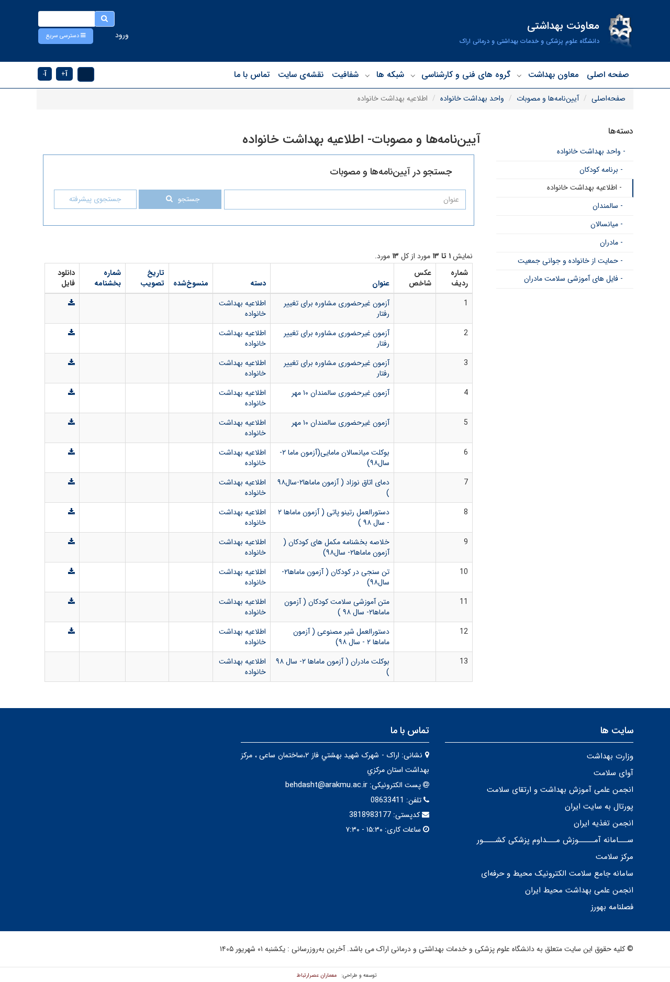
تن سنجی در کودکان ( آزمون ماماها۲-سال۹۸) (335, 577)
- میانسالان (606, 224)
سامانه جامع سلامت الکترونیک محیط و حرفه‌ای (557, 873)
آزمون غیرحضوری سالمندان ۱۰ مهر (340, 393)
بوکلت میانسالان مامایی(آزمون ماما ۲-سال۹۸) (334, 458)
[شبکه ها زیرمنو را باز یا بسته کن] (367, 75)
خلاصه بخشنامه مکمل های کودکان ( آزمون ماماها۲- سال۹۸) (336, 547)
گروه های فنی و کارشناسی (465, 74)
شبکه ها (390, 74)
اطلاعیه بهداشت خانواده (242, 308)
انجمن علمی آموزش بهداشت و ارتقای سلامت (560, 790)
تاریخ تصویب (152, 278)
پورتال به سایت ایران (599, 806)
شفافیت (345, 74)
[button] (65, 36)
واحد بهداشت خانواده (472, 98)
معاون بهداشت (553, 74)
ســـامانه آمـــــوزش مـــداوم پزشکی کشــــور (555, 840)
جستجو (188, 199)
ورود (122, 35)
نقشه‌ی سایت (300, 74)
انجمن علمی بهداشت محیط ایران (579, 890)
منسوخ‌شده (190, 283)
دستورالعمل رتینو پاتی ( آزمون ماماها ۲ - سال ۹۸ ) (333, 517)
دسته (258, 283)
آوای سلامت (613, 773)
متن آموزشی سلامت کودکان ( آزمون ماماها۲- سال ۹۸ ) (336, 607)
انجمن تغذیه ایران (603, 823)
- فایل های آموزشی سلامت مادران (573, 278)
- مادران (611, 242)
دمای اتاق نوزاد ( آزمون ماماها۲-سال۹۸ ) (333, 488)
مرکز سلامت (614, 857)
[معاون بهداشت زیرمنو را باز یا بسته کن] (519, 75)
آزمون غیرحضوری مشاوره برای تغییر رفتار (336, 308)
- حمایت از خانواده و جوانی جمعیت (570, 261)
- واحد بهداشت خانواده (591, 151)
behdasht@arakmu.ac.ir (326, 785)
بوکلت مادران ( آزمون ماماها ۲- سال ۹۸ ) (332, 667)
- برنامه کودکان (601, 169)
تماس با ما (252, 74)
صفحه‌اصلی (608, 98)
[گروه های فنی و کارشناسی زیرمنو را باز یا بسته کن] (413, 75)
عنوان (380, 283)
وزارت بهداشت (610, 756)
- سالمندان (608, 206)
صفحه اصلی (608, 74)
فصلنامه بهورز (612, 907)
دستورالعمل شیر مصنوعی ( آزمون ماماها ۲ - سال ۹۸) (341, 637)
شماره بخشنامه (107, 278)
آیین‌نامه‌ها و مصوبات (548, 98)
